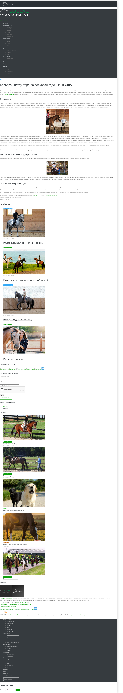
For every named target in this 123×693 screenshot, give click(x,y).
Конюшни (6, 61)
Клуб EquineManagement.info (10, 4)
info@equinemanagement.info (23, 602)
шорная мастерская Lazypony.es (78, 614)
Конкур (8, 32)
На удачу (5, 406)
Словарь (9, 52)
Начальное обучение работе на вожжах (13, 476)
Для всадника (10, 58)
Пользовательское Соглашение (11, 677)
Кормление (9, 45)
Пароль (2, 381)
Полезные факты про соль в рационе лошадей (15, 544)
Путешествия (10, 71)
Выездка (9, 30)
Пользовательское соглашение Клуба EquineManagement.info (15, 604)
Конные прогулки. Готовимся (10, 579)
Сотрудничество (7, 5)
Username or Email (4, 376)
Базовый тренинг (11, 29)
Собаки (8, 73)
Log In (35, 195)
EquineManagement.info (6, 598)
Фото (8, 75)
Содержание (6, 38)
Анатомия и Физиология (12, 39)
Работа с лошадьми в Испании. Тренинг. (23, 243)
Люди (4, 64)
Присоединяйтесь (7, 679)
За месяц (5, 408)
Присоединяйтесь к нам (51, 195)
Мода (8, 69)
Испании (7, 94)
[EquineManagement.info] (14, 16)
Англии (12, 94)
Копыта (8, 43)
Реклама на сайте (7, 680)
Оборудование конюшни (12, 46)
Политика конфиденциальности (8, 606)
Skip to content (3, 20)
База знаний (6, 49)
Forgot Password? (4, 397)
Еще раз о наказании (13, 359)
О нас (4, 2)
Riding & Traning (7, 25)
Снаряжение (6, 56)
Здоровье (9, 41)
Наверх (2, 616)
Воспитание (9, 27)
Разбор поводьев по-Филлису (17, 319)
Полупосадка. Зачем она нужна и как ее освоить (26, 443)
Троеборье (9, 34)
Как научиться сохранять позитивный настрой (25, 280)
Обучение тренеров (11, 50)
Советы (8, 54)
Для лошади (10, 59)
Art (7, 67)
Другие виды (10, 36)
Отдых (5, 66)
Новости (5, 23)
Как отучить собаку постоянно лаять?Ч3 (13, 510)
